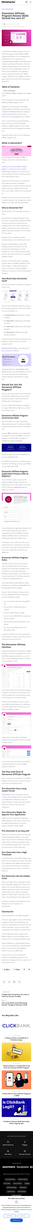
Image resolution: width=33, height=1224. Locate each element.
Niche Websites (22, 1191)
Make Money (23, 1187)
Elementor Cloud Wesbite (9, 348)
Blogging (27, 1183)
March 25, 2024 (17, 1119)
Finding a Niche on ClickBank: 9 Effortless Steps (16, 1039)
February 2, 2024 (16, 1091)
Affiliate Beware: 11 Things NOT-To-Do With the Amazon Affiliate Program (16, 1067)
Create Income (11, 1191)
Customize (10, 1215)
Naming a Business (10, 1179)
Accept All (16, 1220)
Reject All (23, 1215)
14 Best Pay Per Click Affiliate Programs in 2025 (16, 1095)
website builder (13, 61)
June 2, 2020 (16, 1063)
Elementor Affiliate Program (13, 93)
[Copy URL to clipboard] (19, 982)
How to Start (7, 1183)
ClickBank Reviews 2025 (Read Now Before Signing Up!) (16, 1122)
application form (19, 487)
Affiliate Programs (7, 9)
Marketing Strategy (11, 1187)
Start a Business (17, 1183)
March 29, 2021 (16, 1035)
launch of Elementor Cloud (12, 112)
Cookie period (6, 794)
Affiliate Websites (16, 1195)
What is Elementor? (10, 91)
